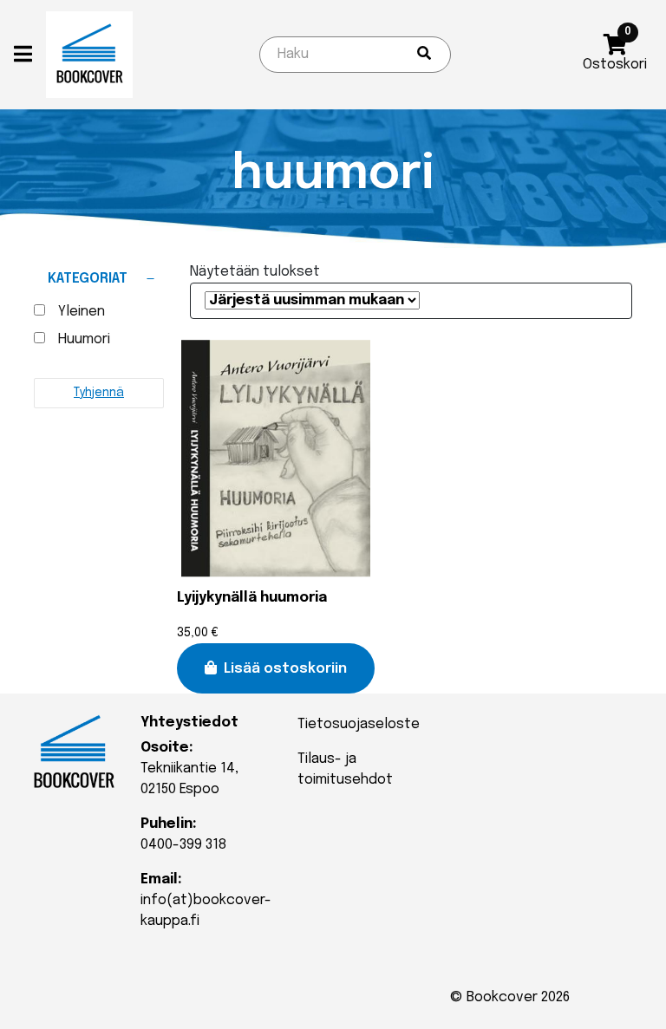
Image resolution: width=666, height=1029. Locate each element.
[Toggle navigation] (30, 54)
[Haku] (424, 54)
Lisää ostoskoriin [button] (285, 668)
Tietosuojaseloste (358, 724)
